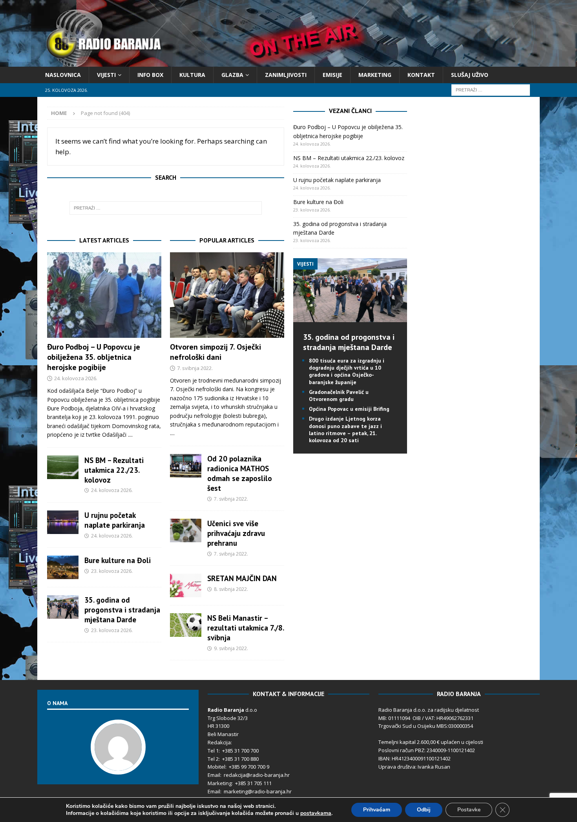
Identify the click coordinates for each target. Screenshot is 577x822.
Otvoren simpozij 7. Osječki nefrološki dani (215, 352)
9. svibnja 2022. (231, 648)
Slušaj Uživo (469, 74)
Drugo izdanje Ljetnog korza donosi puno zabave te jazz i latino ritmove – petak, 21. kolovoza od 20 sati (345, 429)
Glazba (232, 74)
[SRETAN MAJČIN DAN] (185, 585)
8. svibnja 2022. (231, 589)
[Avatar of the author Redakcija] (118, 766)
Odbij (424, 809)
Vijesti (106, 74)
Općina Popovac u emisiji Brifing (349, 408)
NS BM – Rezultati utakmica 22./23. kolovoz (114, 470)
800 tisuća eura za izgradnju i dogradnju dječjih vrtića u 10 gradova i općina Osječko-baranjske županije (346, 371)
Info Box (150, 74)
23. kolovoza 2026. (112, 571)
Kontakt (421, 74)
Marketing (374, 74)
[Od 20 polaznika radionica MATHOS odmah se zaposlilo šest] (185, 466)
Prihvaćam (376, 809)
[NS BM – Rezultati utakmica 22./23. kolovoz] (63, 467)
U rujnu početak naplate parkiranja (114, 520)
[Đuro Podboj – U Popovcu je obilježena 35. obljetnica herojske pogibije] (104, 295)
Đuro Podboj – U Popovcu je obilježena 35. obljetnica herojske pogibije (93, 357)
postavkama (315, 813)
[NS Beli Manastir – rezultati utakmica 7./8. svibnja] (185, 625)
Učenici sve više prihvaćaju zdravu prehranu (236, 533)
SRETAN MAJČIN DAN (242, 578)
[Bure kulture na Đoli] (63, 567)
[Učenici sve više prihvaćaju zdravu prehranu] (185, 530)
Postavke (468, 809)
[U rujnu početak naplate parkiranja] (63, 522)
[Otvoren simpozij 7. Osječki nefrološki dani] (227, 295)
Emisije (332, 74)
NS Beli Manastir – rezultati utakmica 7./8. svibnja (245, 627)
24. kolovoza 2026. (75, 378)
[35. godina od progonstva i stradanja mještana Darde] (63, 607)
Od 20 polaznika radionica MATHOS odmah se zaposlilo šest (239, 473)
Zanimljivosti (286, 74)
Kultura (192, 74)
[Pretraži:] (490, 89)
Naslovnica (63, 74)
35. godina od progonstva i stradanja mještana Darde (122, 609)
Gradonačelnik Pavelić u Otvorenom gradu (339, 395)
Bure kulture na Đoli (117, 560)
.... (130, 434)
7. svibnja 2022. (195, 368)
